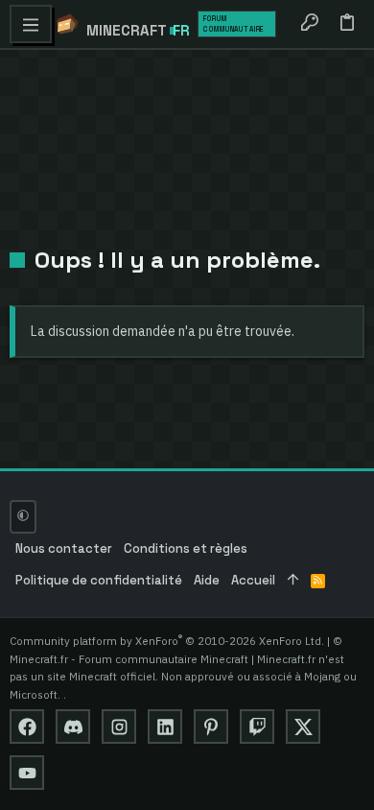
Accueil (253, 580)
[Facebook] (27, 726)
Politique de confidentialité (98, 580)
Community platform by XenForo (167, 640)
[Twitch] (257, 726)
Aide (207, 580)
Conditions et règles (185, 548)
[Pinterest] (211, 726)
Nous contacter (63, 548)
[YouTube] (27, 772)
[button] (31, 24)
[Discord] (73, 726)
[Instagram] (119, 726)
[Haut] (293, 581)
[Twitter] (303, 726)
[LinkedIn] (165, 726)
